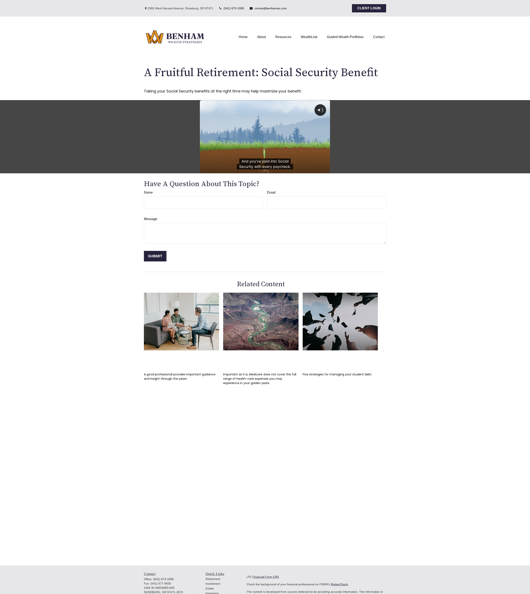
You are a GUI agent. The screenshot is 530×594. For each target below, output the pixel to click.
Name (148, 192)
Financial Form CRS (265, 576)
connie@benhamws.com (270, 8)
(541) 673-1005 (234, 8)
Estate (210, 588)
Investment (213, 583)
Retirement (213, 579)
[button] (243, 37)
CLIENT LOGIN (369, 8)
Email (271, 192)
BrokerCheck (339, 584)
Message (150, 219)
